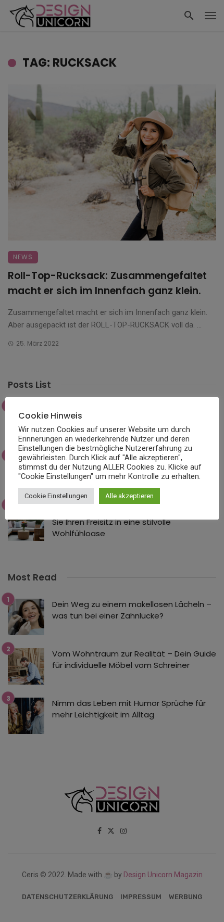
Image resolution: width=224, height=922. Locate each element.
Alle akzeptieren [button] (129, 496)
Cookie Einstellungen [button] (56, 496)
